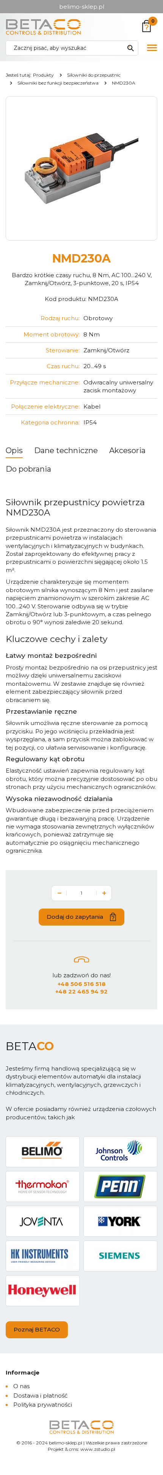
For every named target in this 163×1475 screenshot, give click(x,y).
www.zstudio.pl (97, 1449)
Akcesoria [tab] (127, 450)
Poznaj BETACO (37, 1329)
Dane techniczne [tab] (66, 450)
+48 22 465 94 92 (81, 991)
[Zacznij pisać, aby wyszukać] (130, 48)
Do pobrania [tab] (28, 469)
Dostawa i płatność (40, 1395)
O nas (21, 1386)
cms (73, 1449)
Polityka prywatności (42, 1404)
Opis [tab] (14, 450)
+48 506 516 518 (82, 984)
